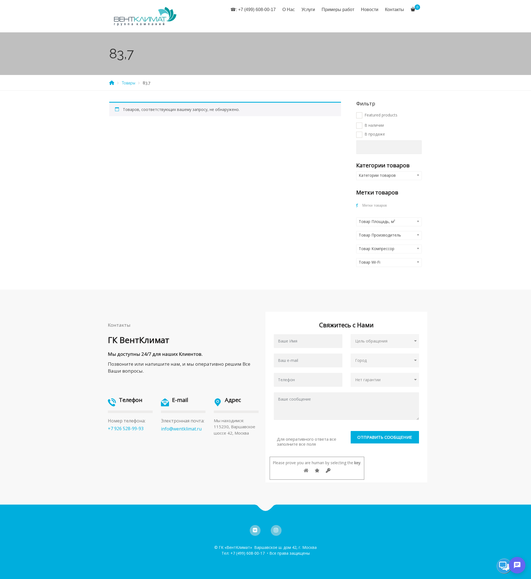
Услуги (308, 9)
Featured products (381, 115)
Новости (369, 9)
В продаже (375, 134)
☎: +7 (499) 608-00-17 (253, 9)
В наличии (374, 125)
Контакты (394, 9)
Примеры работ (338, 9)
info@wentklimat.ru (181, 429)
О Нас (288, 9)
